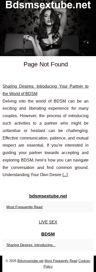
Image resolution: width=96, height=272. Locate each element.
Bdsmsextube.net (30, 261)
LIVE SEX (48, 222)
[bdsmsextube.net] (48, 28)
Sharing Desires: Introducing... (31, 245)
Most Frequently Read (24, 207)
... (65, 175)
